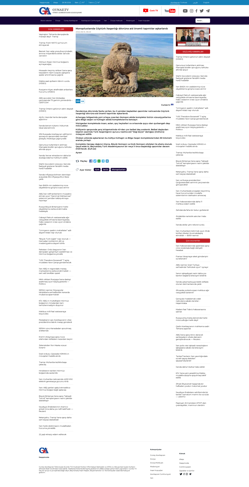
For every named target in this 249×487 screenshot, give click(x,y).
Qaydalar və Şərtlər (186, 471)
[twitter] (201, 11)
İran (105, 20)
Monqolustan (118, 169)
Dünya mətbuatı (116, 20)
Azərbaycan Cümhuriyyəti (90, 20)
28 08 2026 (66, 3)
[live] (150, 10)
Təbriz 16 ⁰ (94, 3)
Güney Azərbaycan (71, 20)
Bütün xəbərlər (46, 20)
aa (82, 101)
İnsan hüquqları (144, 20)
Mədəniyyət (130, 20)
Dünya (57, 20)
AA (78, 101)
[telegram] (208, 11)
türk (97, 169)
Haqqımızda (44, 3)
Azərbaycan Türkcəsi (179, 3)
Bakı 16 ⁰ (80, 3)
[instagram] (191, 11)
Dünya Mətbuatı (156, 463)
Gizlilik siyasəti (185, 467)
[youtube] (170, 10)
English (206, 3)
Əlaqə (55, 3)
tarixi (105, 169)
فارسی (195, 3)
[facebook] (196, 11)
